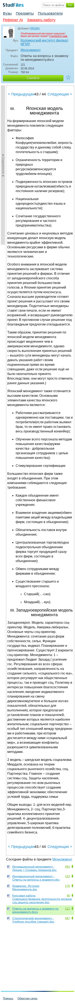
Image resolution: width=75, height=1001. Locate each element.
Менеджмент (31, 50)
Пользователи (50, 13)
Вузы (7, 13)
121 (67, 908)
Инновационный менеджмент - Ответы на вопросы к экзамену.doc (36, 878)
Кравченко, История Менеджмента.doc (25, 887)
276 (67, 886)
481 (67, 866)
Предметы (25, 13)
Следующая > (60, 94)
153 (67, 876)
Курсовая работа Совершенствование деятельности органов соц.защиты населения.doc (42, 899)
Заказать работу (41, 20)
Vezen (35, 28)
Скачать (33, 78)
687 (67, 918)
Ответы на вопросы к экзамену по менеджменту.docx (35, 910)
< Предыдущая (21, 94)
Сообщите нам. (58, 36)
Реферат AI (13, 20)
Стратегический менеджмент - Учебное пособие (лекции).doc (33, 919)
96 (68, 895)
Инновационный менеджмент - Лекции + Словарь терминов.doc (34, 868)
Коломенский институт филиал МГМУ (44, 42)
